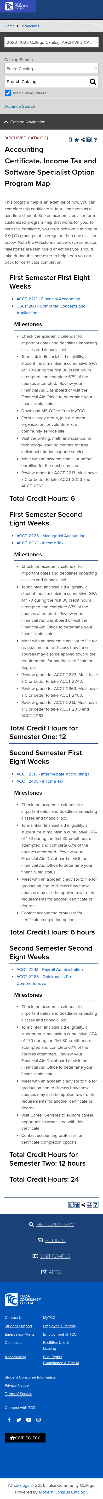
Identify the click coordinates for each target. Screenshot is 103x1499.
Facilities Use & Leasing (56, 1345)
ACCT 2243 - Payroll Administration (50, 969)
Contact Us (14, 1317)
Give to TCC (28, 1438)
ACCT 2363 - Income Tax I (41, 543)
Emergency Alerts (19, 1334)
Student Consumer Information (30, 1377)
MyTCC (49, 1317)
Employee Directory (59, 1325)
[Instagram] (38, 1420)
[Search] (93, 82)
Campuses (13, 1342)
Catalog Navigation (28, 122)
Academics (30, 25)
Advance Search (19, 106)
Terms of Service (18, 1393)
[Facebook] (9, 1420)
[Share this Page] (83, 139)
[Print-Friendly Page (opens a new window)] (89, 139)
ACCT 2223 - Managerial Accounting (51, 536)
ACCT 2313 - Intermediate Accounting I (53, 774)
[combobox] (51, 42)
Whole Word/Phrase (29, 93)
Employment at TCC (60, 1334)
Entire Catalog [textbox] (20, 69)
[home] (17, 6)
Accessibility (15, 1356)
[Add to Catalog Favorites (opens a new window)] (76, 139)
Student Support (18, 1325)
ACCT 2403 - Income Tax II (42, 781)
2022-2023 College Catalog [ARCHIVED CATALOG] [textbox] (52, 42)
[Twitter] (19, 1420)
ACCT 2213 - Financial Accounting (48, 299)
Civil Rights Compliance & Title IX (61, 1359)
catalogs (21, 1485)
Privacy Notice (17, 1385)
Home (9, 25)
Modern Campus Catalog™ (63, 1492)
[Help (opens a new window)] (95, 139)
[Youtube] (29, 1420)
